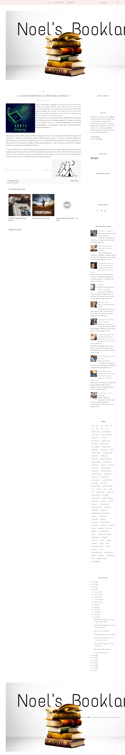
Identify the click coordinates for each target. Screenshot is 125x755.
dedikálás (104, 537)
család (93, 534)
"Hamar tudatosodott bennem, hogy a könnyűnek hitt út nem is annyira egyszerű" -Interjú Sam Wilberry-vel (103, 376)
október (96, 597)
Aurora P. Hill (95, 437)
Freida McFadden (105, 468)
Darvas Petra (95, 455)
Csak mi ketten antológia (101, 631)
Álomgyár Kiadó (96, 561)
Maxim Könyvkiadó (108, 498)
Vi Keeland (103, 519)
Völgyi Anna (95, 522)
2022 (43, 91)
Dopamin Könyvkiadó (105, 459)
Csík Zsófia (99, 139)
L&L (92, 489)
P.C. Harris (103, 501)
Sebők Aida (104, 510)
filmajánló (95, 543)
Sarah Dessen (95, 510)
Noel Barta (41, 100)
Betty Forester (96, 446)
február (96, 614)
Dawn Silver (104, 455)
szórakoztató (110, 555)
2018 (97, 425)
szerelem (101, 555)
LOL (92, 492)
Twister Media (102, 516)
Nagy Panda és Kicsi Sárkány (102, 649)
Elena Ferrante (107, 462)
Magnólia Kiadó (96, 498)
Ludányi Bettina (96, 495)
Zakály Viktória (105, 522)
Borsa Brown (106, 446)
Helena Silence (95, 480)
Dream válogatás (96, 462)
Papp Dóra (111, 501)
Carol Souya (103, 449)
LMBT (105, 489)
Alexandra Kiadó (106, 431)
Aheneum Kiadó (96, 431)
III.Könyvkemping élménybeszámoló (105, 634)
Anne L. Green (95, 434)
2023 (97, 428)
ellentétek (94, 540)
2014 (94, 670)
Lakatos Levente (100, 492)
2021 (111, 425)
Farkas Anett (95, 468)
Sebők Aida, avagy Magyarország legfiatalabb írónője (106, 304)
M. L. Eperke (105, 495)
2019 (102, 425)
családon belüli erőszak (104, 534)
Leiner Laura (110, 492)
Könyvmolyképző (107, 486)
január (96, 617)
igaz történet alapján (97, 546)
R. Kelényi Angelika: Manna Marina (18, 219)
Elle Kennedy (95, 465)
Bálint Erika (95, 449)
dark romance (95, 537)
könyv (15, 170)
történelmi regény (102, 558)
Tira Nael (94, 516)
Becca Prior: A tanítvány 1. (106, 231)
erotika (102, 540)
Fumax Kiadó (95, 471)
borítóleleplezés (104, 531)
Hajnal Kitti (95, 477)
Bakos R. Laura (95, 440)
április (96, 609)
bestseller (109, 528)
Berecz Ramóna (104, 443)
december (97, 592)
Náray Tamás (95, 501)
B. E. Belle (103, 437)
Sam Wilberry (107, 507)
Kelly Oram (103, 483)
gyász (101, 543)
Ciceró (112, 449)
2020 (107, 425)
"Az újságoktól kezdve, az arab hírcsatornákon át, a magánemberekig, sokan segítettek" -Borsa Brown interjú (102, 267)
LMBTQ (111, 489)
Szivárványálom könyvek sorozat (101, 513)
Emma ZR (103, 465)
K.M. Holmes (95, 483)
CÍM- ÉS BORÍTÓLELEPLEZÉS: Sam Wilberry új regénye (106, 287)
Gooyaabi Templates (113, 717)
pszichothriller (108, 552)
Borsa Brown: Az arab (104, 393)
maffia (101, 549)
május (96, 607)
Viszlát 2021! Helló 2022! (101, 653)
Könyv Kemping (22, 170)
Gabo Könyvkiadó (96, 474)
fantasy (109, 540)
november (97, 594)
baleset (94, 528)
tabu (93, 558)
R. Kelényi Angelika (105, 504)
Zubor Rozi (95, 525)
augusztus (97, 602)
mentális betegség (97, 552)
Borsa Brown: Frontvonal (40, 218)
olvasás (29, 170)
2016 (94, 668)
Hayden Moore (104, 477)
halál (107, 543)
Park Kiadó (94, 504)
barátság (100, 528)
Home (49, 2)
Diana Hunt (95, 459)
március (96, 612)
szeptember (97, 599)
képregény (94, 549)
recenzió (94, 555)
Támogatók (70, 2)
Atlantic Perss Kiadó (106, 434)
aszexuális (111, 525)
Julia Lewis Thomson (107, 480)
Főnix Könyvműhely (106, 471)
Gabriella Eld (107, 474)
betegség (94, 531)
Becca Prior (95, 443)
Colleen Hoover (96, 452)
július (95, 604)
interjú (108, 546)
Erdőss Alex (111, 465)
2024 (102, 428)
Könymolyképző (96, 486)
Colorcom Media (107, 452)
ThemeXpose (94, 717)
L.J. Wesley (98, 489)
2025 (107, 428)
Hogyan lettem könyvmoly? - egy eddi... (67, 219)
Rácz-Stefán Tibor (96, 507)
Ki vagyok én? (58, 2)
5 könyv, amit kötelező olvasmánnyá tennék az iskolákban (105, 248)
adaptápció (103, 525)
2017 (93, 425)
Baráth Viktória (106, 440)
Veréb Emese (95, 519)
